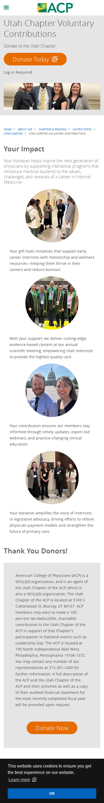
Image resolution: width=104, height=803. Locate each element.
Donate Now (52, 728)
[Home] (55, 7)
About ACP (25, 129)
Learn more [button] (19, 779)
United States (82, 129)
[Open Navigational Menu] (6, 7)
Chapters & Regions (52, 129)
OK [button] (52, 793)
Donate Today (31, 59)
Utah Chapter (13, 133)
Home (8, 129)
